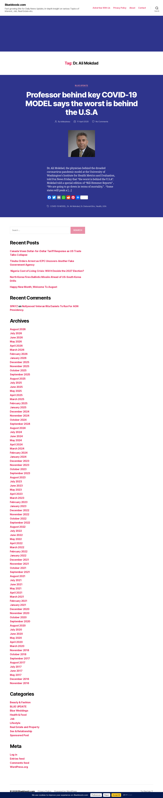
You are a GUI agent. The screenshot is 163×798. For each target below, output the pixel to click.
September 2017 (20, 658)
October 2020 (18, 617)
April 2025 (16, 395)
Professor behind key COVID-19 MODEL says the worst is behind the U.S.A (81, 103)
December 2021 (19, 559)
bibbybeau (65, 121)
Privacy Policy (119, 8)
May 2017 (15, 674)
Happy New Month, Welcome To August (33, 286)
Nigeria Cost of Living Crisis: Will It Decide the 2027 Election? (47, 270)
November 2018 (19, 650)
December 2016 (19, 679)
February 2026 (19, 353)
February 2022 (18, 551)
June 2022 (16, 535)
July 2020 (16, 629)
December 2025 (19, 362)
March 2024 (17, 448)
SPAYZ (14, 306)
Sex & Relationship (21, 731)
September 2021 (20, 572)
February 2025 (18, 403)
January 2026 (18, 358)
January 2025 (18, 407)
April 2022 (16, 543)
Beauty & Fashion (20, 702)
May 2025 (16, 390)
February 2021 (18, 600)
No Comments (102, 121)
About (132, 8)
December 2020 (19, 609)
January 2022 (18, 555)
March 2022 (17, 547)
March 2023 (17, 497)
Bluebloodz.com (15, 4)
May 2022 (16, 539)
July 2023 (16, 481)
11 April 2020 (83, 121)
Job (12, 718)
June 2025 (16, 386)
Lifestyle (15, 723)
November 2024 (19, 415)
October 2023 (18, 469)
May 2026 (16, 341)
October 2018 (18, 654)
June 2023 (16, 485)
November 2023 (19, 465)
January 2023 (18, 506)
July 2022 (16, 530)
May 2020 (16, 637)
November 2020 (19, 613)
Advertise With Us (101, 8)
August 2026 (18, 329)
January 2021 (18, 604)
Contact (142, 8)
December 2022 (19, 510)
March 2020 (17, 646)
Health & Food (18, 714)
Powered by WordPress (65, 791)
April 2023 (16, 493)
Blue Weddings (19, 710)
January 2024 (18, 456)
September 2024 (20, 423)
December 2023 (19, 460)
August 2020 (18, 625)
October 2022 (18, 518)
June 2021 (16, 584)
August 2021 (17, 576)
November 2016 (19, 683)
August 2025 (18, 378)
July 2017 (16, 666)
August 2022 (18, 526)
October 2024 (18, 419)
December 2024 (19, 411)
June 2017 (16, 670)
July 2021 (16, 580)
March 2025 (17, 399)
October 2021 (18, 567)
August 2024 (18, 428)
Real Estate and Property (24, 727)
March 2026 (17, 349)
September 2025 (20, 374)
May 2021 (15, 588)
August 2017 (17, 662)
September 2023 (20, 473)
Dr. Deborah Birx (88, 206)
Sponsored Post (19, 735)
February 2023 (18, 502)
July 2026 (16, 333)
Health (99, 206)
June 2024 (16, 436)
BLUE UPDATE (81, 85)
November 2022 (19, 514)
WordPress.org (19, 766)
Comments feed (19, 762)
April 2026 (16, 345)
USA (104, 206)
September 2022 (20, 522)
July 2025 (16, 382)
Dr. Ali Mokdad (73, 206)
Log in (13, 754)
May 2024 (16, 440)
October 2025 (18, 370)
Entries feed (17, 758)
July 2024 (16, 432)
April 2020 (16, 642)
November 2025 (19, 366)
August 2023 (18, 477)
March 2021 (17, 596)
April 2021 (16, 592)
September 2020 (20, 621)
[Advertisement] (81, 33)
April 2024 (16, 444)
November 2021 (19, 563)
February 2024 (19, 452)
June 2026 (16, 337)
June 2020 (16, 633)
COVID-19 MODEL (58, 206)
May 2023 (16, 489)
